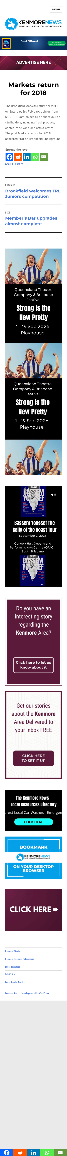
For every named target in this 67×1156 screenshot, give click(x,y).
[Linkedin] (27, 157)
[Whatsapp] (35, 157)
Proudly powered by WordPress (35, 993)
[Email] (44, 157)
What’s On (10, 974)
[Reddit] (18, 157)
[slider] (37, 584)
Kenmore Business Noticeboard (19, 959)
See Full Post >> (14, 164)
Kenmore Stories (13, 951)
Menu (56, 9)
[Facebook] (9, 157)
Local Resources (12, 966)
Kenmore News (11, 993)
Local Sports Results (14, 982)
